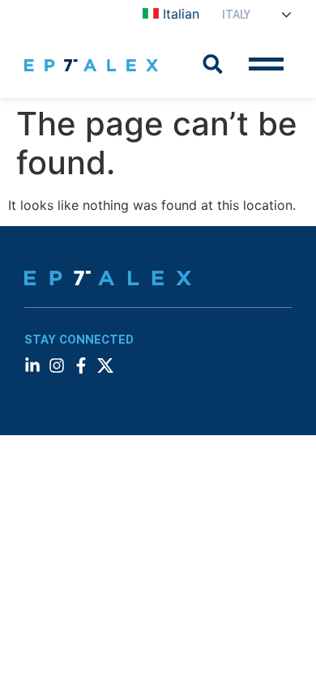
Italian (181, 14)
